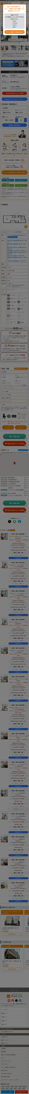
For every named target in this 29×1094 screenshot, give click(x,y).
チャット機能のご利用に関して (14, 32)
